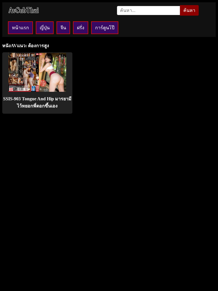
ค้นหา (189, 10)
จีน (63, 27)
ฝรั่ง (80, 27)
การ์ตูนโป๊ (104, 27)
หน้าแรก (20, 27)
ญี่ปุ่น (45, 27)
